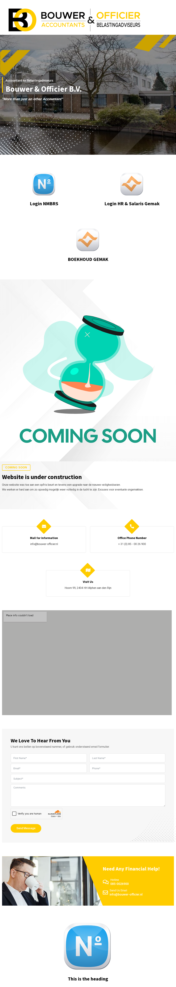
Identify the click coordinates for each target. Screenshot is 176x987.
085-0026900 (119, 884)
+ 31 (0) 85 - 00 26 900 (132, 544)
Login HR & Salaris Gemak (132, 203)
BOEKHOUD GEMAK (88, 259)
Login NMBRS (44, 203)
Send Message (25, 828)
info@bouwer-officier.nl (44, 544)
